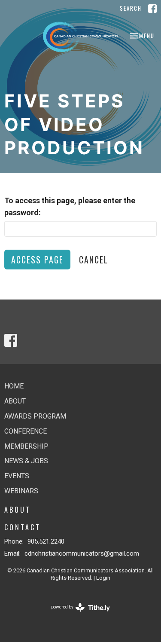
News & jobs (26, 461)
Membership (26, 446)
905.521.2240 (45, 541)
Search (131, 8)
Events (16, 476)
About (15, 401)
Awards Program (35, 416)
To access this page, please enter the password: (69, 206)
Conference (25, 431)
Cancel (93, 259)
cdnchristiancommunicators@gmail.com (81, 553)
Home (14, 386)
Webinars (21, 491)
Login (103, 578)
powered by (75, 614)
